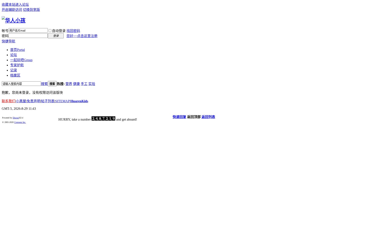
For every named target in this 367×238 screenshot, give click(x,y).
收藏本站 (8, 4)
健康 (76, 84)
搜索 (44, 84)
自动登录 (59, 31)
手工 (84, 84)
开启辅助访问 (12, 10)
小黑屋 (21, 101)
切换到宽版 (31, 10)
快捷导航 (8, 41)
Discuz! (16, 118)
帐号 (5, 31)
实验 (91, 84)
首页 (17, 50)
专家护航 (17, 65)
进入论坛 (22, 4)
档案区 (15, 75)
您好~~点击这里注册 (81, 36)
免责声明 (33, 101)
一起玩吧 (21, 60)
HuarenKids (79, 101)
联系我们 (8, 101)
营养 (68, 84)
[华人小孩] (13, 20)
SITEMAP (62, 101)
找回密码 (73, 31)
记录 (13, 70)
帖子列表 (48, 101)
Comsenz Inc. (20, 122)
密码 (5, 36)
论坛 (13, 55)
